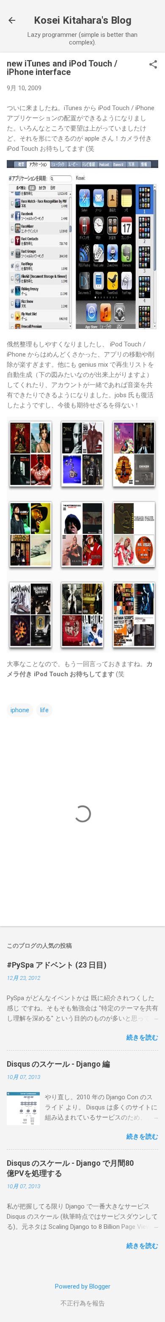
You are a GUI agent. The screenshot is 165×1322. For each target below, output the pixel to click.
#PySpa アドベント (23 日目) (57, 964)
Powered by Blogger (82, 1286)
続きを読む (142, 1037)
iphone (20, 710)
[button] (153, 65)
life (44, 710)
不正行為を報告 (82, 1303)
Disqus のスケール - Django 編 (58, 1063)
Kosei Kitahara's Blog (83, 20)
